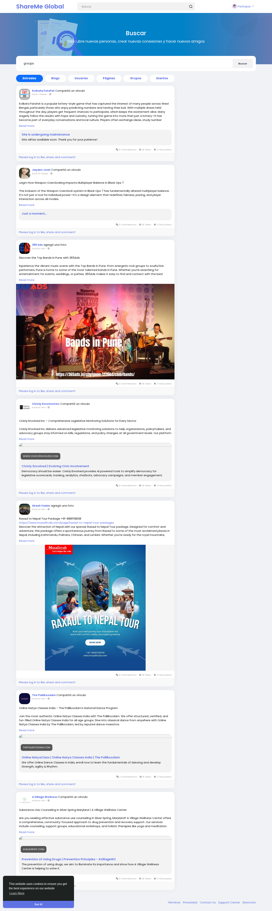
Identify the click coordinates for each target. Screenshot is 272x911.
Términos (174, 902)
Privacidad (190, 902)
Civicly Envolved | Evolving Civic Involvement (55, 466)
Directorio (249, 902)
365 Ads (37, 245)
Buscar (242, 63)
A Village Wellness (44, 797)
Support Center (229, 902)
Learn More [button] (16, 893)
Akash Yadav (41, 506)
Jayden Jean (41, 170)
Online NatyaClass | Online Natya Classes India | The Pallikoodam (71, 757)
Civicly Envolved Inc (46, 404)
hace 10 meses (40, 173)
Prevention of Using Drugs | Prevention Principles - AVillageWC (69, 859)
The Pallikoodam (44, 695)
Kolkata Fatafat (43, 91)
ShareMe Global (40, 6)
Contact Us (208, 902)
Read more (26, 126)
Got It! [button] (39, 904)
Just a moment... (34, 214)
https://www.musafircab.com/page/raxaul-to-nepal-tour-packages (66, 523)
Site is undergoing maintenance (46, 135)
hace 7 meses (39, 94)
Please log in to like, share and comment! (47, 157)
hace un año (38, 248)
